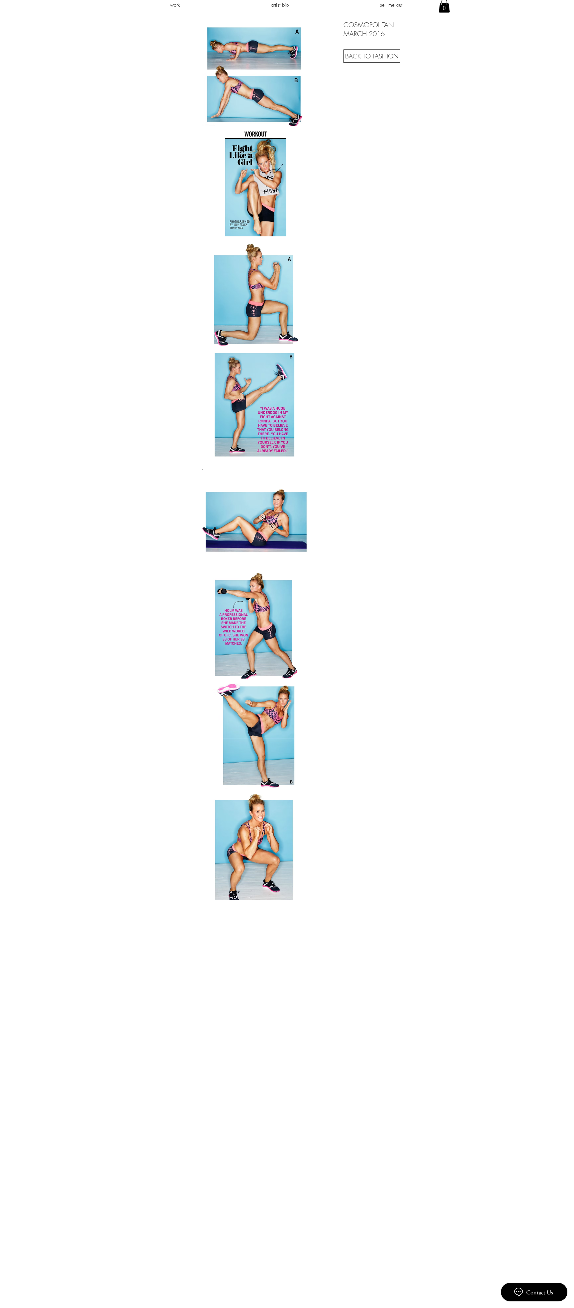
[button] (255, 73)
